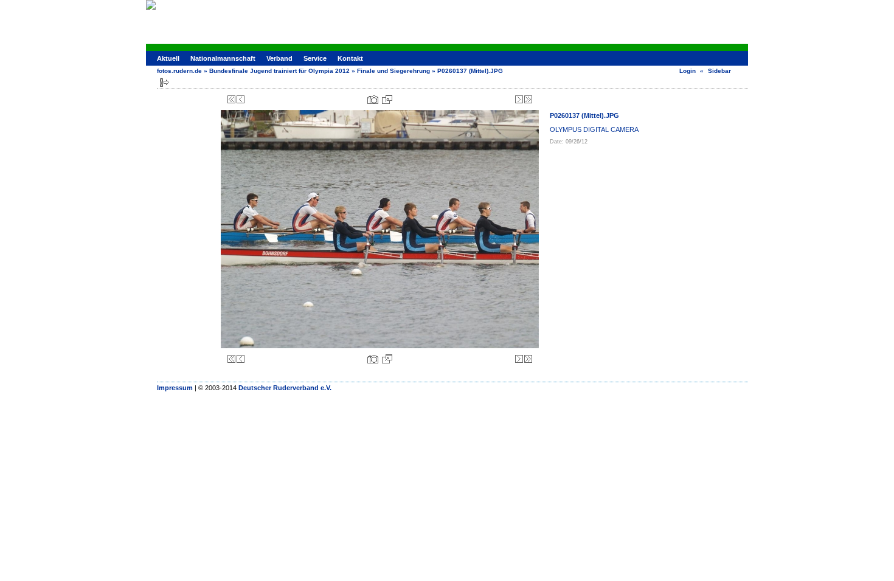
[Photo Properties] (372, 99)
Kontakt (350, 58)
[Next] (519, 99)
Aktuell (168, 58)
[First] (231, 99)
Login (687, 70)
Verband (279, 58)
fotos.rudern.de (179, 70)
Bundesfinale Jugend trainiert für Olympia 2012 (279, 70)
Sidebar (719, 70)
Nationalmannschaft (222, 58)
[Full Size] (387, 99)
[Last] (528, 99)
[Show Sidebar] (164, 82)
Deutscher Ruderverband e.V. (284, 387)
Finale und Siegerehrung (393, 70)
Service (315, 58)
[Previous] (240, 99)
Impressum (175, 387)
